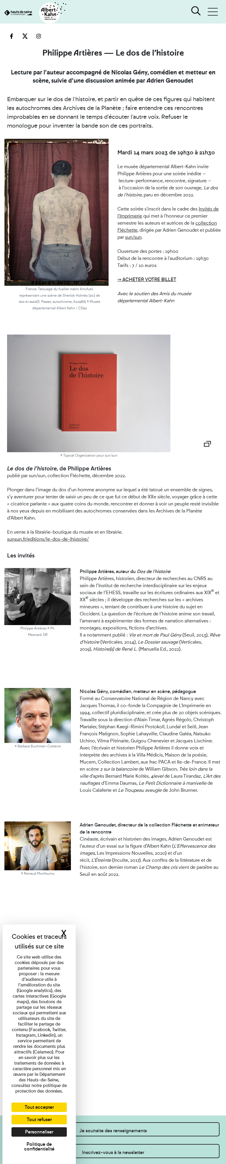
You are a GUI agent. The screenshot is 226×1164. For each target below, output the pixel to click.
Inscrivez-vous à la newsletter (113, 1152)
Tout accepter (39, 1107)
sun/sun (133, 237)
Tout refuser (39, 1119)
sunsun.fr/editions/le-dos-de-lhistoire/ (48, 539)
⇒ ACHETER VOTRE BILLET (146, 279)
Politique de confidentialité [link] (39, 1146)
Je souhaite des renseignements (113, 1131)
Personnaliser (39, 1132)
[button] (212, 11)
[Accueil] (35, 13)
